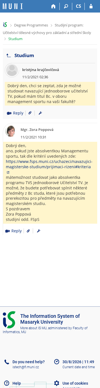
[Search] (66, 6)
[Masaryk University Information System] (13, 6)
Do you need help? (28, 362)
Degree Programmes (31, 25)
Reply (18, 113)
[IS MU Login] (91, 6)
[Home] (53, 6)
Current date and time (78, 367)
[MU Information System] (5, 24)
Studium (15, 38)
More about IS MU (33, 328)
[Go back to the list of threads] (8, 55)
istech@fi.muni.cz (25, 367)
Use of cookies (75, 383)
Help (16, 383)
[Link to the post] (27, 113)
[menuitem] (40, 113)
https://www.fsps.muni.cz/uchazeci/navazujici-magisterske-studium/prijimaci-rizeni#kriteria (49, 164)
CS (78, 6)
